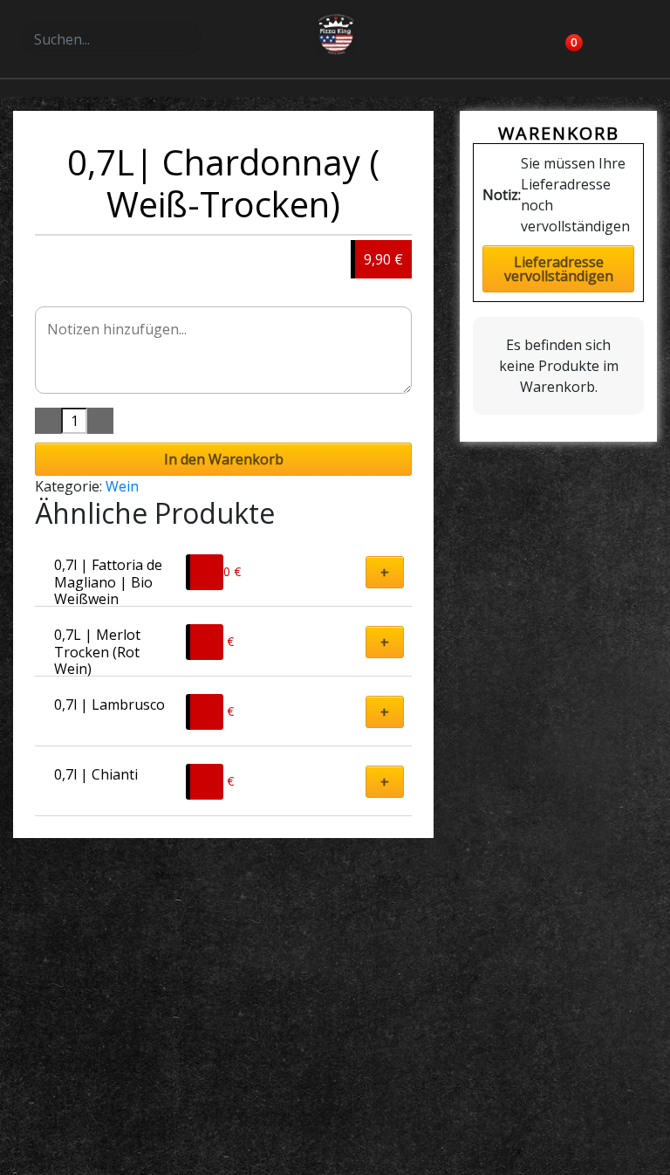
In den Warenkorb (224, 459)
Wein (122, 486)
